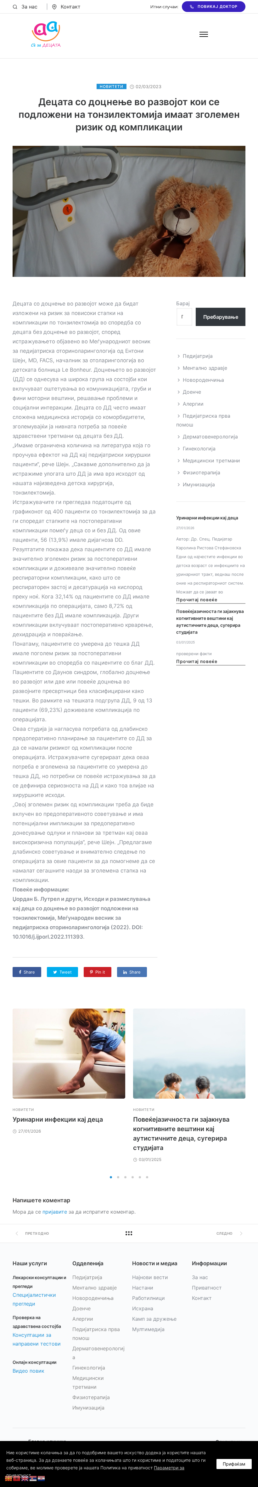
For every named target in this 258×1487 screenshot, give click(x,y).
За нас (29, 6)
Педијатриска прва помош (203, 420)
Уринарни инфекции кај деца (207, 517)
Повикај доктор (218, 6)
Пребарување (220, 317)
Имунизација (199, 484)
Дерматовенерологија (210, 436)
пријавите (54, 1212)
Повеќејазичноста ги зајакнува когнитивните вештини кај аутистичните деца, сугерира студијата (210, 622)
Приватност (207, 1287)
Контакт (71, 6)
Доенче (192, 392)
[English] (25, 1478)
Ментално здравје (205, 368)
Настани (142, 1287)
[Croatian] (41, 1478)
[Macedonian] (9, 1478)
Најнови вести (150, 1277)
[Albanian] (17, 1478)
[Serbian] (33, 1478)
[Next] (246, 1090)
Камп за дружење (154, 1319)
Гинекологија (199, 448)
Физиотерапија (201, 472)
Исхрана (142, 1308)
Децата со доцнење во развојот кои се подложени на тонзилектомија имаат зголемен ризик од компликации (129, 114)
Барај (183, 303)
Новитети (111, 86)
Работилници (148, 1298)
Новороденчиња (203, 380)
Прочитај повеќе (196, 599)
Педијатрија (198, 356)
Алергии (193, 404)
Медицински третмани (211, 460)
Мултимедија (148, 1329)
